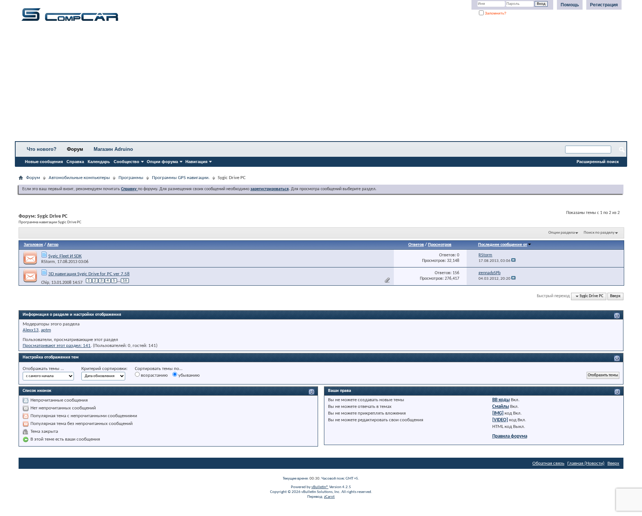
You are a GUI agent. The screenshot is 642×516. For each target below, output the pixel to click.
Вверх (615, 296)
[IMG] (497, 413)
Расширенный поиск (598, 161)
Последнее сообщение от (502, 245)
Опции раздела (561, 233)
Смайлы (500, 406)
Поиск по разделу (599, 233)
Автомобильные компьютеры (79, 177)
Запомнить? (495, 13)
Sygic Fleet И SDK (65, 256)
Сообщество (126, 161)
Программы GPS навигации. (181, 177)
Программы (131, 177)
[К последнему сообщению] (513, 261)
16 (125, 281)
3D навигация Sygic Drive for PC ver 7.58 (89, 274)
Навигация (196, 161)
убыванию (188, 375)
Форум (75, 149)
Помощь (570, 4)
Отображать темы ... (43, 368)
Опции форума (162, 161)
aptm (46, 330)
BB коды (501, 399)
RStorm (48, 262)
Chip (45, 282)
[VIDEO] (500, 420)
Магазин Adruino (113, 149)
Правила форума (509, 436)
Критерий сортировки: (104, 368)
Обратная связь (548, 463)
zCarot (329, 497)
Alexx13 (31, 330)
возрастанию (154, 375)
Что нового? (41, 149)
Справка (75, 161)
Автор (52, 245)
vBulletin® (319, 487)
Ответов (416, 245)
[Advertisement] (232, 84)
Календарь (99, 161)
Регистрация (604, 4)
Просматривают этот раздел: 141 (57, 345)
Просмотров (439, 245)
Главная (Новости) (585, 463)
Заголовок (33, 245)
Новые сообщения (44, 161)
